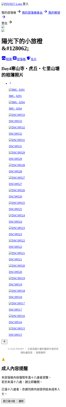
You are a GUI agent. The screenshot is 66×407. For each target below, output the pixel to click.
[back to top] (4, 342)
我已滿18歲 (9, 401)
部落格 (21, 59)
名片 (34, 59)
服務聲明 (40, 352)
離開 (21, 401)
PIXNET (20, 348)
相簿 (9, 59)
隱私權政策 (26, 352)
